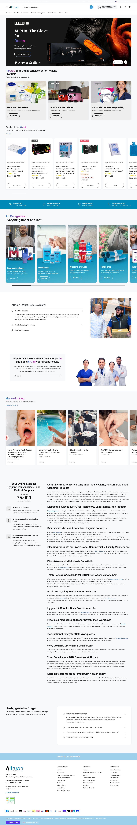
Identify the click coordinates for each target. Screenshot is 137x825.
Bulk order (16, 185)
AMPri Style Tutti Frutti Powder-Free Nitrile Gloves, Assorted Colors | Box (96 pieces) (40, 170)
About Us (60, 783)
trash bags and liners (116, 579)
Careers (85, 770)
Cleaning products (115, 775)
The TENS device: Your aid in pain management (112, 451)
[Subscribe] (60, 376)
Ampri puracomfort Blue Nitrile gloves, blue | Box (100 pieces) (15, 169)
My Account (109, 1)
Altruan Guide (51, 13)
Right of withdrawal (89, 780)
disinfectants (57, 532)
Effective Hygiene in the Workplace (79, 451)
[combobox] (57, 7)
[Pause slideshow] (125, 62)
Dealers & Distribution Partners (92, 772)
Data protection (88, 783)
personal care (85, 612)
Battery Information (89, 788)
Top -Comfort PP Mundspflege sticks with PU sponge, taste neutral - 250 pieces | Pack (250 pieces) (65, 170)
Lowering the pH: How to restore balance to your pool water (49, 452)
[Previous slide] (114, 62)
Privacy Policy (61, 785)
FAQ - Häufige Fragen (63, 790)
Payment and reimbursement (65, 775)
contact (59, 770)
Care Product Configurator (95, 1)
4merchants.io (22, 818)
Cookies (85, 785)
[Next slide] (121, 62)
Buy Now (13, 116)
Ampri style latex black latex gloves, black (88, 168)
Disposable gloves (52, 511)
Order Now (21, 52)
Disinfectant (113, 772)
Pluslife (8, 13)
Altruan (11, 818)
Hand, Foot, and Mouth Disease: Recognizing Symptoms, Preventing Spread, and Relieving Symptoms (20, 453)
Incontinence (113, 780)
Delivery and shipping (63, 777)
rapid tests (62, 598)
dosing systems (63, 567)
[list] (68, 100)
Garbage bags (114, 777)
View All (8, 133)
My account (60, 772)
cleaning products (100, 551)
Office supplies (114, 785)
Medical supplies (114, 783)
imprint (85, 775)
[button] (7, 7)
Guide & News (61, 780)
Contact (83, 1)
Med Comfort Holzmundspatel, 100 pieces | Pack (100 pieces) (114, 169)
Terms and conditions (89, 777)
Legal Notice (61, 788)
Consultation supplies (37, 13)
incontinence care (110, 598)
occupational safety (122, 638)
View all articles (11, 405)
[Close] (135, 756)
